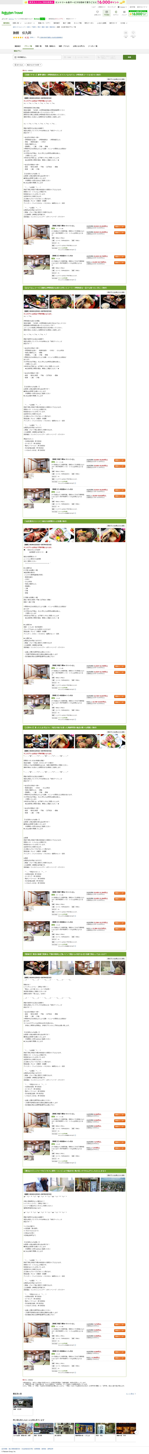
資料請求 (50, 1449)
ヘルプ (93, 7)
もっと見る (130, 1394)
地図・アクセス (64, 46)
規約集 (44, 1449)
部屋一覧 (38, 46)
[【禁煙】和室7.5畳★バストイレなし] (37, 232)
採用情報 (37, 1449)
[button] (48, 232)
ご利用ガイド (101, 7)
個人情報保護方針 (14, 1449)
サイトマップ (112, 7)
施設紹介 (18, 46)
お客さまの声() (79, 46)
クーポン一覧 (92, 46)
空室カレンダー (119, 226)
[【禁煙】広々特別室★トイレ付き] (37, 262)
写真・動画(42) (50, 46)
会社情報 (4, 1449)
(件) (32, 37)
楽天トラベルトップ (19, 27)
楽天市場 (132, 7)
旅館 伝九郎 (22, 32)
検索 (129, 57)
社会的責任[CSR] (27, 1449)
